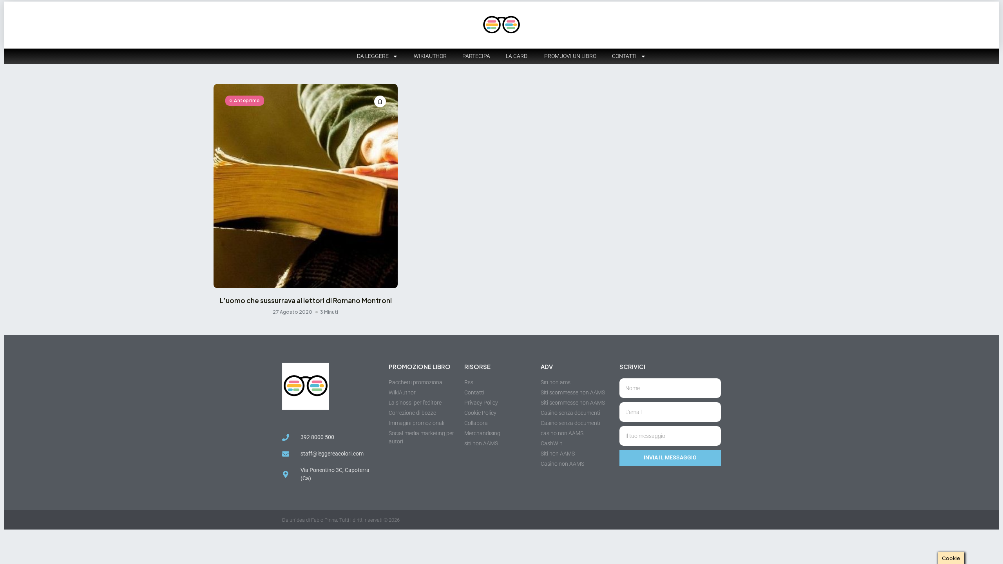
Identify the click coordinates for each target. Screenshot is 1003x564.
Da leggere (373, 56)
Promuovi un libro (570, 56)
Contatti (624, 56)
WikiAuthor (430, 56)
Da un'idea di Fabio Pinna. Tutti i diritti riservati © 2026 (341, 520)
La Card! (517, 56)
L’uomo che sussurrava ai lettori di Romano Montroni (306, 300)
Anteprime (247, 100)
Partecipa (476, 56)
